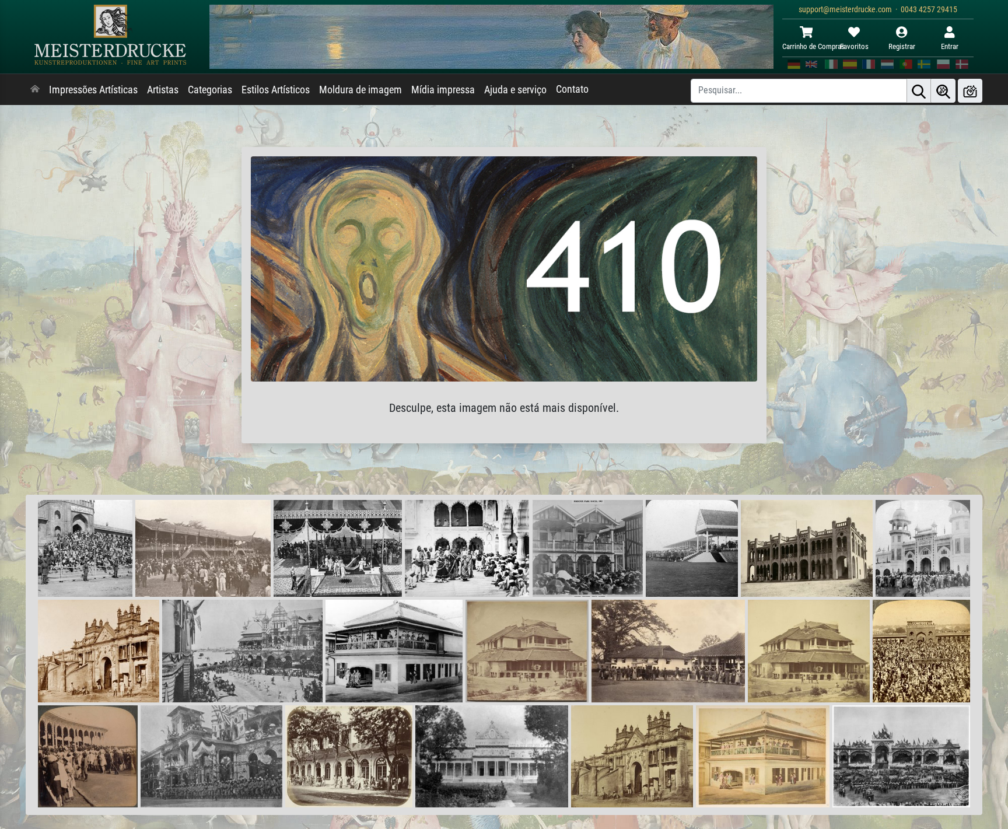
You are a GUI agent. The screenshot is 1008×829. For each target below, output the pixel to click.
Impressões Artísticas (93, 90)
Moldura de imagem (360, 90)
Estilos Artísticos (276, 90)
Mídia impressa (443, 90)
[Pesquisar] (919, 91)
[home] (35, 90)
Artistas (162, 90)
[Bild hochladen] (970, 91)
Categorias (210, 90)
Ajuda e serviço (515, 90)
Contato (572, 89)
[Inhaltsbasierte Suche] (943, 91)
